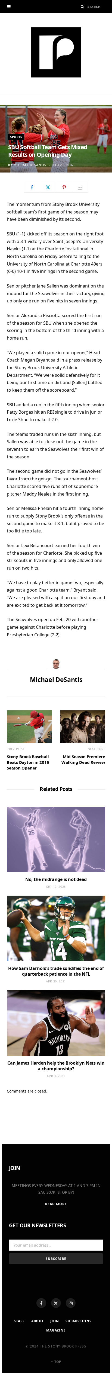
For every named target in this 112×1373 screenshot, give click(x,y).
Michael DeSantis (30, 165)
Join (54, 1321)
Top (57, 1361)
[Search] (82, 6)
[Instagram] (71, 1303)
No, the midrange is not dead (56, 879)
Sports (16, 137)
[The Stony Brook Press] (56, 52)
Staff (19, 1321)
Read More (56, 1204)
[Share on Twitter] (48, 187)
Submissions (78, 1321)
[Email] (80, 187)
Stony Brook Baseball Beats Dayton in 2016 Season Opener (28, 762)
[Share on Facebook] (32, 187)
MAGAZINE (56, 1330)
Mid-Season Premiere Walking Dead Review (83, 759)
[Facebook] (41, 1303)
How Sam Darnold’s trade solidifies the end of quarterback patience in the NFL (56, 971)
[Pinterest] (64, 187)
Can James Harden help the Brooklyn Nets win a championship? (56, 1066)
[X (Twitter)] (56, 1303)
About (37, 1321)
